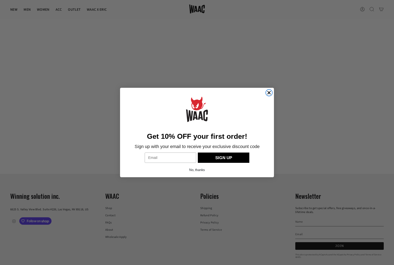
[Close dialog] (269, 92)
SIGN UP (223, 157)
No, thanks (197, 170)
